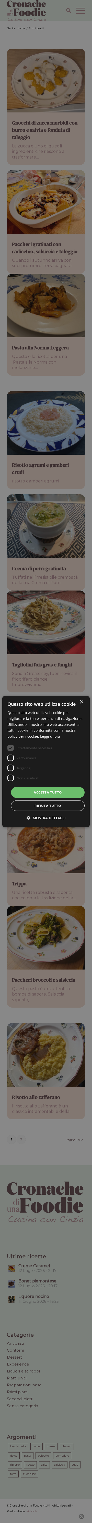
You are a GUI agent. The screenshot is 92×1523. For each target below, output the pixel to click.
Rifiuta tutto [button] (47, 805)
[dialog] (46, 761)
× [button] (81, 702)
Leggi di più (50, 736)
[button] (46, 818)
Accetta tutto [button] (48, 792)
